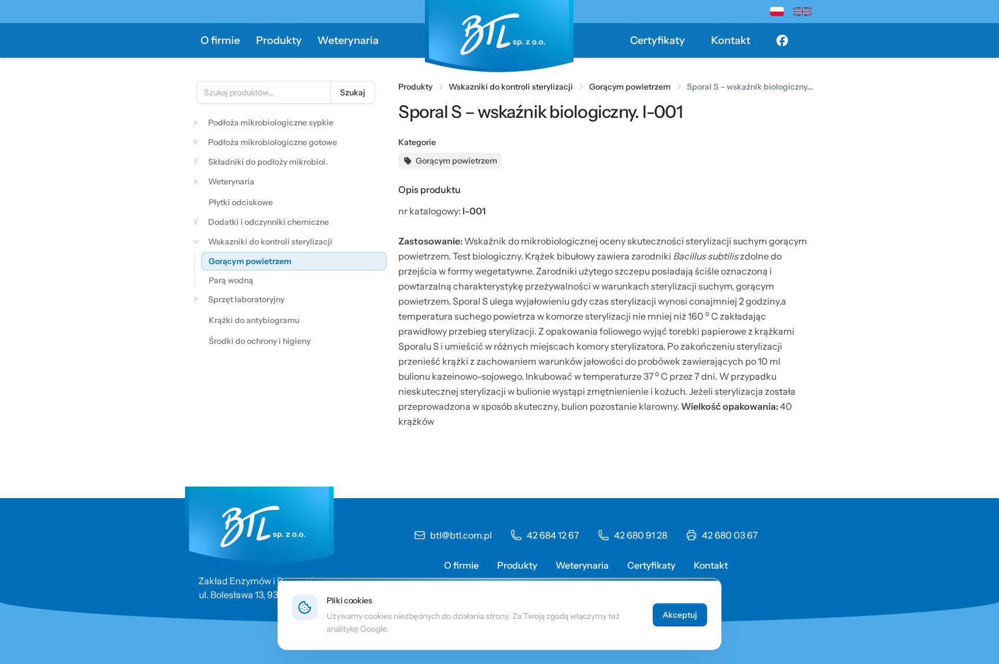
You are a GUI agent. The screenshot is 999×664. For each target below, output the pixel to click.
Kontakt (730, 40)
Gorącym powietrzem (630, 86)
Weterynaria (348, 40)
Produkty (279, 40)
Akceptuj (680, 615)
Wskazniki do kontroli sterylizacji (511, 86)
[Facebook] (782, 40)
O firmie (220, 40)
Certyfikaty (657, 40)
